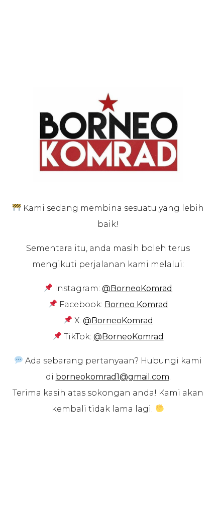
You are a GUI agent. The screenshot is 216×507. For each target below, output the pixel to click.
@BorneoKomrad (118, 320)
